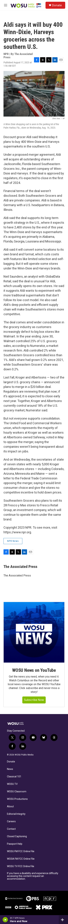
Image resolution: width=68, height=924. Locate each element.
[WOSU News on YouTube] (34, 632)
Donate (57, 5)
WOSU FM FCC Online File (20, 851)
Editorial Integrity (16, 814)
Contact (11, 829)
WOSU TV (12, 784)
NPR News (13, 541)
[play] (5, 919)
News (10, 769)
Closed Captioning (17, 836)
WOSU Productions (17, 799)
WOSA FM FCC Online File (21, 859)
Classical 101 (14, 776)
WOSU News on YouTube (34, 670)
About (10, 806)
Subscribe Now (34, 700)
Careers (11, 821)
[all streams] (63, 919)
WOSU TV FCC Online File (20, 866)
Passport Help (14, 844)
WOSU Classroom (16, 791)
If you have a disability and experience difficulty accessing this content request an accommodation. (32, 876)
